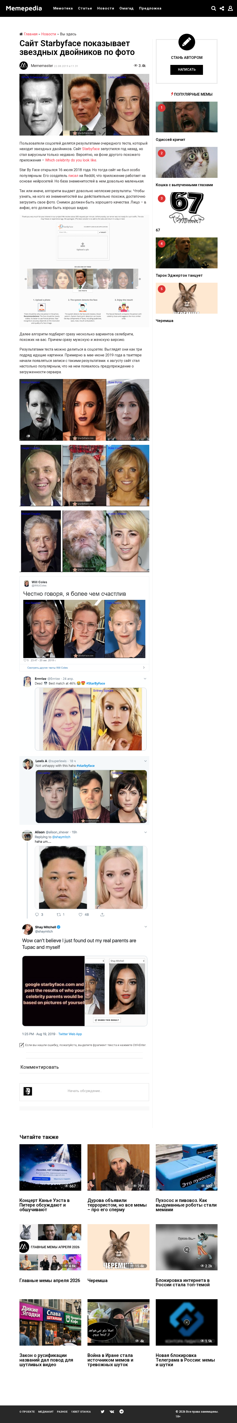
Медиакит (45, 1411)
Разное (62, 1411)
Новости (105, 8)
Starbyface (91, 149)
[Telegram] (121, 1411)
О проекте (27, 1411)
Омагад (126, 8)
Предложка (150, 8)
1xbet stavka (81, 1411)
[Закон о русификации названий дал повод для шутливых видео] (50, 1322)
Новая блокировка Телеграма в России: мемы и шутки (185, 1360)
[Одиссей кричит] (187, 117)
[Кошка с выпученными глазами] (187, 162)
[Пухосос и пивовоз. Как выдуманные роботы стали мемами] (187, 1167)
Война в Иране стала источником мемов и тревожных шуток (110, 1360)
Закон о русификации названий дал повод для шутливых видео (46, 1360)
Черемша (164, 321)
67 (158, 230)
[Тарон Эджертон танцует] (187, 252)
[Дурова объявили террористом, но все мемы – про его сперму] (118, 1167)
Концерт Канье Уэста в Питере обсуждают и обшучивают (44, 1205)
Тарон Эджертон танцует (179, 275)
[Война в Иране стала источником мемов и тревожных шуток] (118, 1322)
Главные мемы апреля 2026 (49, 1280)
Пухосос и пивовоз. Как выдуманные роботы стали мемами (186, 1205)
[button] (213, 8)
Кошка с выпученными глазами (184, 185)
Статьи (85, 8)
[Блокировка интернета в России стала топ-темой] (187, 1247)
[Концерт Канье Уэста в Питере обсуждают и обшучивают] (50, 1167)
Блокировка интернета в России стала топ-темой (183, 1283)
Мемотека (63, 8)
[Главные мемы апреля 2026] (50, 1247)
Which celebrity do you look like (70, 160)
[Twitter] (103, 1411)
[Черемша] (187, 298)
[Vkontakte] (112, 1411)
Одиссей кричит (170, 139)
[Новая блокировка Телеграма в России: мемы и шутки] (187, 1322)
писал (73, 175)
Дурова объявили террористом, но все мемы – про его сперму (117, 1205)
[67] (187, 207)
